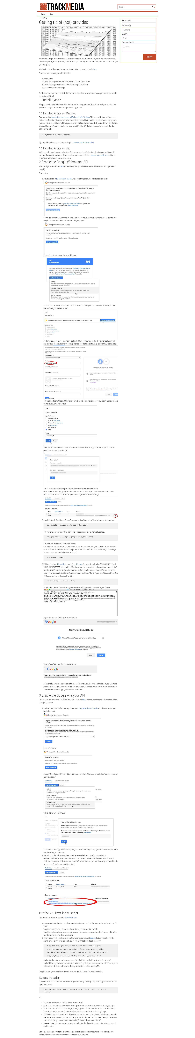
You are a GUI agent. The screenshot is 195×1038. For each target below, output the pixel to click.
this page (79, 564)
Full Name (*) (126, 25)
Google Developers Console (88, 708)
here (94, 69)
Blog (51, 14)
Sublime (93, 938)
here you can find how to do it (84, 142)
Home (43, 14)
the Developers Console (64, 179)
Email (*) (125, 34)
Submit (149, 57)
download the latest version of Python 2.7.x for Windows (70, 117)
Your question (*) (127, 42)
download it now (71, 917)
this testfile (60, 564)
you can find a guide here (99, 155)
